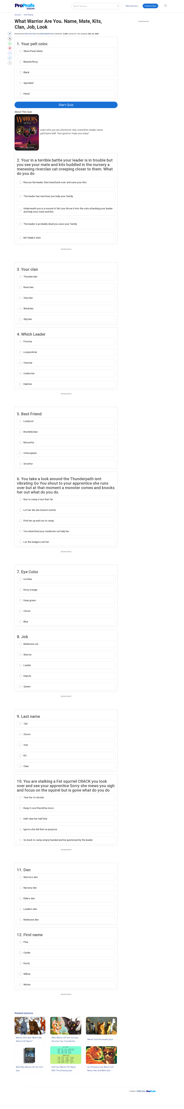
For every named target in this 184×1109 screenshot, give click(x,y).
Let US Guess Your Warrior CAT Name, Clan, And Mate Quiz (100, 1069)
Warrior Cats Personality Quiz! (100, 1039)
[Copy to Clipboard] (10, 58)
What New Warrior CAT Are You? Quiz (29, 1069)
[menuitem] (132, 6)
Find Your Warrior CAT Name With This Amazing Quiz (64, 1069)
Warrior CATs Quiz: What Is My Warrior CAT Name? (29, 1039)
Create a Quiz (150, 6)
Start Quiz (66, 105)
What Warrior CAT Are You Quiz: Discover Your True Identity (65, 1039)
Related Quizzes (24, 1013)
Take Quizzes (131, 6)
